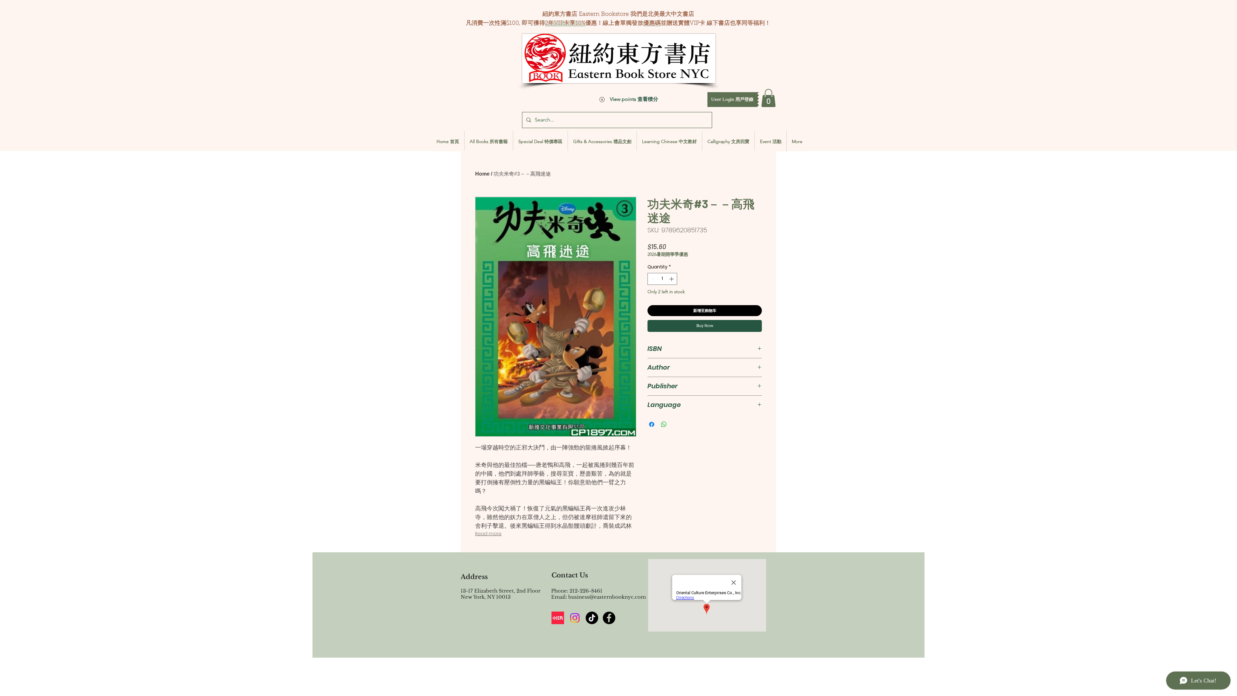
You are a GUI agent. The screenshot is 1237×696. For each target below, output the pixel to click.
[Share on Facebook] (652, 424)
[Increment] (672, 279)
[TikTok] (592, 618)
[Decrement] (652, 279)
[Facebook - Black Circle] (609, 618)
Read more (488, 533)
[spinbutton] (662, 279)
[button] (732, 99)
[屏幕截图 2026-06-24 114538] (557, 618)
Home (482, 174)
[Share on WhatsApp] (664, 424)
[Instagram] (575, 618)
